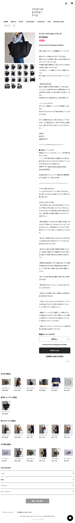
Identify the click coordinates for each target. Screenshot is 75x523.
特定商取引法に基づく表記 (24, 512)
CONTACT (41, 22)
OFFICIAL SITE (58, 22)
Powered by (35, 519)
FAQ (49, 22)
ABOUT (13, 22)
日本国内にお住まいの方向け (54, 356)
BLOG (21, 22)
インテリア (4, 485)
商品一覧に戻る (37, 501)
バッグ (3, 473)
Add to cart (54, 350)
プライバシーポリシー (8, 512)
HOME (6, 22)
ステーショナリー (6, 491)
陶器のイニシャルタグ (47, 334)
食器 (2, 479)
